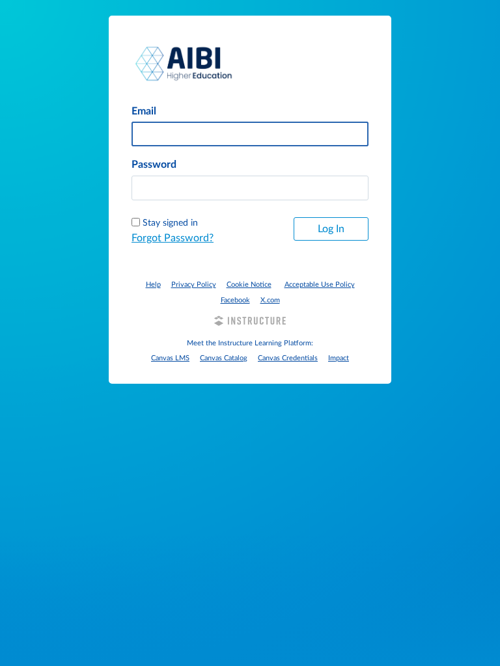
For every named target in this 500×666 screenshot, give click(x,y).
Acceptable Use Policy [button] (320, 284)
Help (153, 284)
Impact (338, 358)
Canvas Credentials (288, 358)
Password (154, 164)
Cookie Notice (249, 284)
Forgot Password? (173, 238)
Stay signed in (170, 223)
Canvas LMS (170, 358)
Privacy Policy (193, 284)
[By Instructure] (250, 322)
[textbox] (250, 188)
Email (144, 111)
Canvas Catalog (223, 358)
